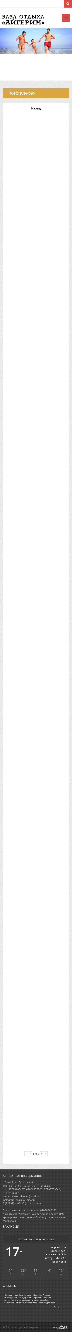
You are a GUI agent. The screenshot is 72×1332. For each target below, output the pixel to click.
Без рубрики (12, 78)
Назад (36, 108)
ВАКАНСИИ (11, 1226)
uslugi (8, 74)
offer (7, 69)
